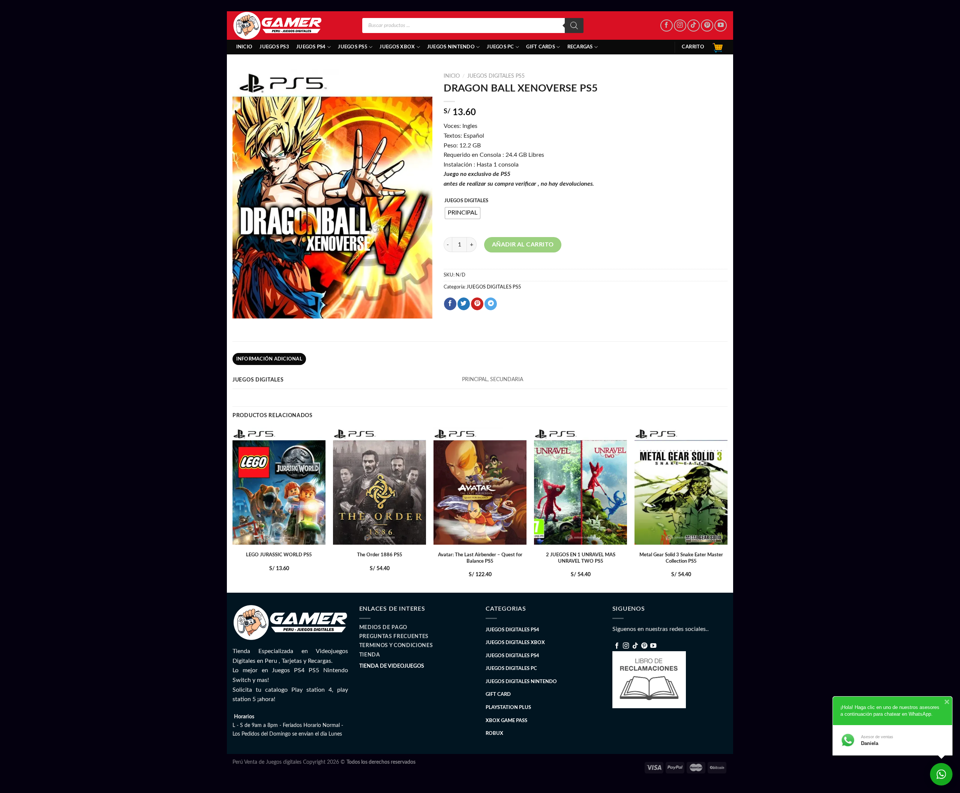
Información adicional (269, 359)
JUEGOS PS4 (311, 47)
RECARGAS (580, 47)
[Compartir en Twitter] (464, 303)
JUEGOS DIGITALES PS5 (496, 76)
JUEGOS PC (500, 47)
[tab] (269, 359)
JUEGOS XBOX (397, 47)
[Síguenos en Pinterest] (707, 26)
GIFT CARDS (540, 47)
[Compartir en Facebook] (450, 303)
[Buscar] (574, 25)
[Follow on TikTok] (693, 26)
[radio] (462, 213)
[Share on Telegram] (490, 303)
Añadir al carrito (523, 245)
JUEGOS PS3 (274, 47)
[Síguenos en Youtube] (720, 26)
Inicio (244, 47)
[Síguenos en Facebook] (666, 26)
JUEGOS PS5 (353, 47)
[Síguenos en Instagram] (680, 26)
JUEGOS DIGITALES (466, 200)
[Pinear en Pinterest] (477, 303)
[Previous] (232, 509)
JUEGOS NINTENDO (451, 47)
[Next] (727, 509)
